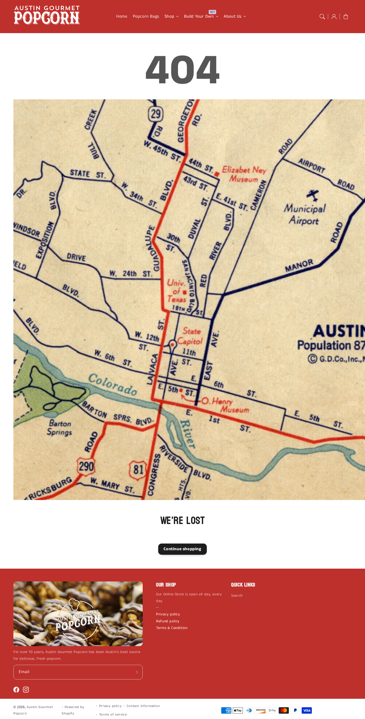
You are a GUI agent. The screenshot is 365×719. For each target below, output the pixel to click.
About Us (233, 16)
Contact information (143, 706)
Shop (169, 16)
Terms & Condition (171, 628)
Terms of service (113, 714)
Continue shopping (182, 549)
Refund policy (168, 621)
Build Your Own (199, 16)
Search (237, 595)
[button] (322, 16)
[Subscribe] (137, 672)
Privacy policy (168, 614)
